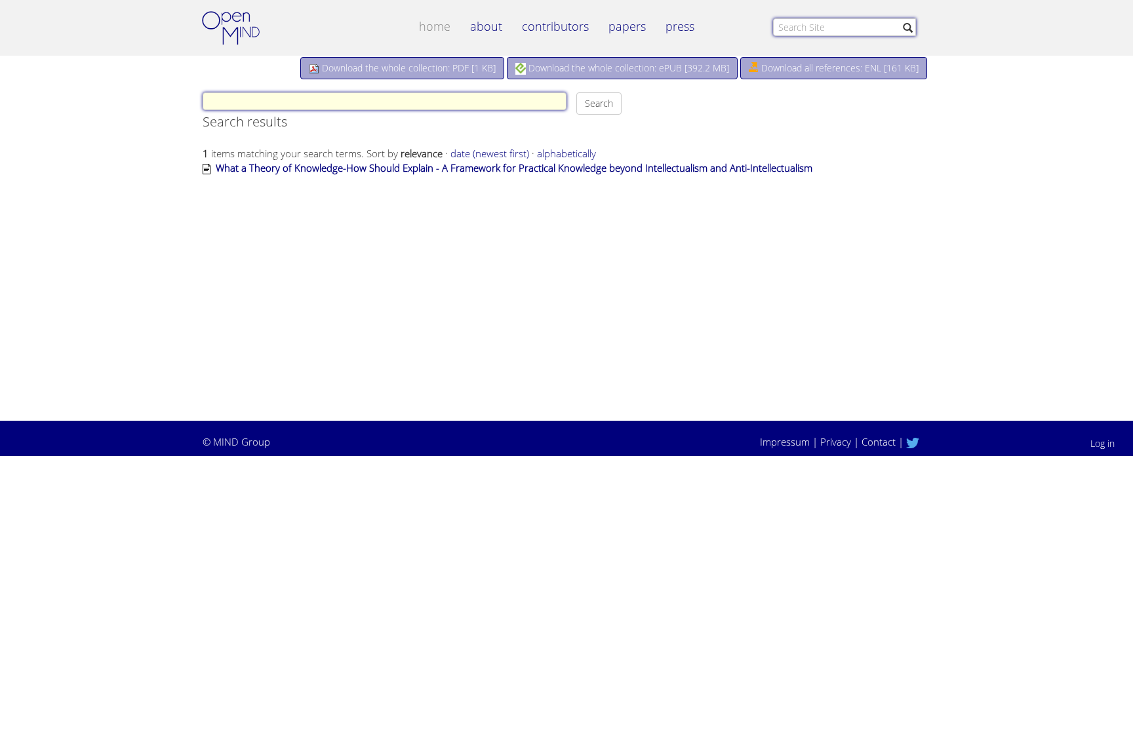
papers (627, 26)
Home (434, 26)
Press (680, 26)
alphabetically (566, 153)
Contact (879, 441)
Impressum (785, 441)
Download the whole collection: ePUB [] (627, 68)
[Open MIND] (243, 29)
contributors (555, 26)
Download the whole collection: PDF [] (407, 68)
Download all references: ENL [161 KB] (839, 68)
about (486, 26)
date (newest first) (489, 153)
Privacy (835, 441)
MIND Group (241, 441)
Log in (1102, 443)
